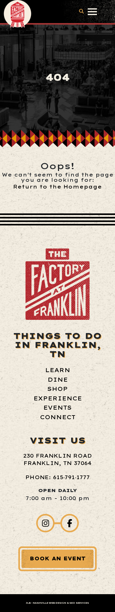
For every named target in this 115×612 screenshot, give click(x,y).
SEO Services (79, 603)
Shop (57, 388)
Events (57, 407)
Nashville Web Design (49, 603)
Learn (57, 370)
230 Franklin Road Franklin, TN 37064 (57, 459)
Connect (57, 417)
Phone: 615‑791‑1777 (57, 477)
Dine (58, 379)
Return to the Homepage (57, 187)
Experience (57, 398)
